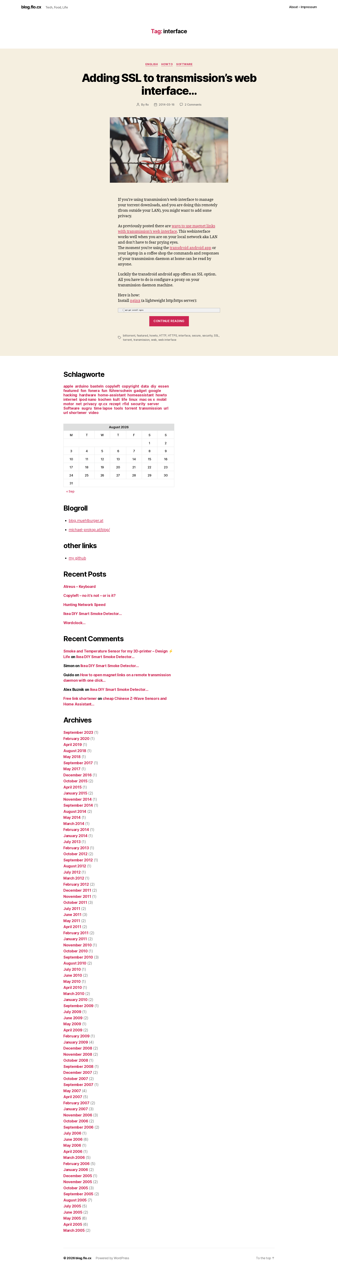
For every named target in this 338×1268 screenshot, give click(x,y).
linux (133, 399)
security (207, 335)
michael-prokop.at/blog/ (89, 530)
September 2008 (78, 1066)
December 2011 (77, 890)
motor (68, 404)
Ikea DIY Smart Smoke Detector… (92, 613)
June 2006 (73, 1139)
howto (153, 335)
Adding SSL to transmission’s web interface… (169, 84)
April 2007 (72, 1097)
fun (104, 390)
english (151, 64)
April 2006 (72, 1151)
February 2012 (76, 884)
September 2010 (78, 957)
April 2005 (72, 1224)
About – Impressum (303, 7)
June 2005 (72, 1212)
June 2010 (72, 975)
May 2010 (72, 981)
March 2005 (73, 1230)
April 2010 (72, 987)
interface (184, 335)
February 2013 (76, 848)
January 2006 (75, 1169)
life (124, 399)
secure (196, 335)
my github (77, 558)
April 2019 (72, 744)
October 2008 (75, 1060)
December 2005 (77, 1176)
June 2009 (73, 1018)
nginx (135, 300)
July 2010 (72, 969)
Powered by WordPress (112, 1258)
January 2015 (75, 793)
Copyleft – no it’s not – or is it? (89, 595)
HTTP (162, 335)
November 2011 (77, 896)
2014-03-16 (166, 104)
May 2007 (72, 1091)
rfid (126, 404)
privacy (89, 404)
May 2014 (72, 817)
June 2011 (72, 914)
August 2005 (75, 1200)
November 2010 (77, 945)
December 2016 (77, 775)
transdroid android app (190, 247)
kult (116, 399)
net (79, 404)
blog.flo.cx (31, 7)
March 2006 (74, 1157)
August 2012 (74, 866)
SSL (216, 335)
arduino (81, 386)
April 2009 (72, 1030)
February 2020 (76, 738)
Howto (167, 64)
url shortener (75, 412)
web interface (167, 339)
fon (83, 390)
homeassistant (140, 395)
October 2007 (75, 1078)
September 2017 (78, 763)
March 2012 (73, 878)
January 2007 (75, 1109)
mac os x (147, 399)
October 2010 (75, 951)
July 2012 (72, 872)
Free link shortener (80, 698)
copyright (130, 386)
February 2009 (76, 1036)
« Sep (70, 491)
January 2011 (75, 939)
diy (153, 386)
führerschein (120, 390)
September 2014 (78, 805)
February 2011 (76, 933)
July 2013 (72, 842)
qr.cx (102, 404)
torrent (127, 339)
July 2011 (71, 908)
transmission (141, 339)
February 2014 (76, 829)
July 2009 (72, 1012)
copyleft (112, 386)
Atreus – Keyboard (79, 586)
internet (70, 399)
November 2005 (77, 1182)
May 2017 (71, 769)
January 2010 (75, 999)
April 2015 (72, 787)
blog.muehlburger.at (86, 520)
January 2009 (75, 1042)
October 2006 (75, 1121)
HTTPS (172, 335)
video (94, 412)
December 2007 (77, 1072)
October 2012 (75, 854)
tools (118, 408)
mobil (162, 399)
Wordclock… (74, 623)
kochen (104, 399)
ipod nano (87, 399)
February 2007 (76, 1103)
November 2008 (77, 1054)
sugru (87, 408)
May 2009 (72, 1024)
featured (142, 335)
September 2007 (78, 1084)
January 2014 (75, 836)
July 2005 (72, 1206)
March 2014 (73, 823)
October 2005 (75, 1188)
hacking (70, 395)
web (154, 339)
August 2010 (74, 963)
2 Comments (193, 104)
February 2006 (76, 1164)
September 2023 (78, 732)
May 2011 (71, 921)
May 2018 (72, 757)
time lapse (103, 408)
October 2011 (75, 902)
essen (163, 386)
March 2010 (73, 993)
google (154, 390)
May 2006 (72, 1145)
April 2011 (72, 927)
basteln (96, 386)
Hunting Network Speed (84, 604)
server (153, 404)
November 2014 (77, 799)
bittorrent (129, 335)
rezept (115, 404)
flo (147, 104)
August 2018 (74, 751)
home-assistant (112, 395)
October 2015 (75, 781)
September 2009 (78, 1006)
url (166, 408)
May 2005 (72, 1218)
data (145, 386)
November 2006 (77, 1115)
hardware (87, 395)
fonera (94, 390)
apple (68, 386)
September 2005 (78, 1194)
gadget (140, 390)
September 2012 (78, 860)
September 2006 (78, 1127)
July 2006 (72, 1133)
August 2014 (74, 811)
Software (184, 64)
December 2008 (77, 1048)
